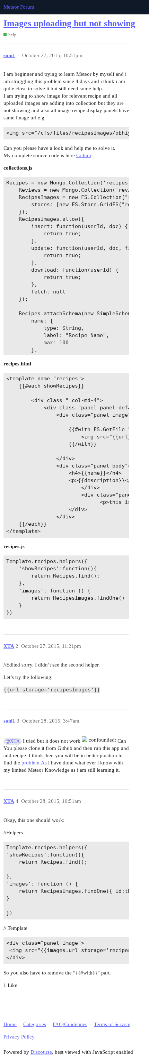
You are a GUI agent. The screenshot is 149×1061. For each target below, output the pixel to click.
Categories (34, 1024)
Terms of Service (112, 1024)
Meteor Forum (18, 7)
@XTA (13, 741)
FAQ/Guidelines (70, 1024)
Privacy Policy (19, 1037)
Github (83, 155)
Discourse (41, 1052)
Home (10, 1024)
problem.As (34, 762)
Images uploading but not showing (69, 23)
